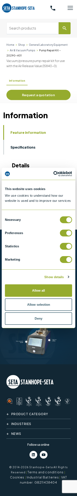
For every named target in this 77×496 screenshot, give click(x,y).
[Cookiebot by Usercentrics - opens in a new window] (54, 174)
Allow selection (38, 304)
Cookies (17, 477)
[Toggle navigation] (70, 8)
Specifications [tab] (23, 147)
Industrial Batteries (43, 477)
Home (10, 44)
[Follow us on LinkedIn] (33, 455)
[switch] (66, 233)
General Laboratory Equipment (48, 44)
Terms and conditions (46, 472)
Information (17, 80)
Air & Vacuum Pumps (22, 50)
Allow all (38, 290)
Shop (21, 44)
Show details (54, 277)
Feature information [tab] (28, 132)
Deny (38, 318)
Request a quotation (38, 95)
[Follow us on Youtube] (43, 455)
